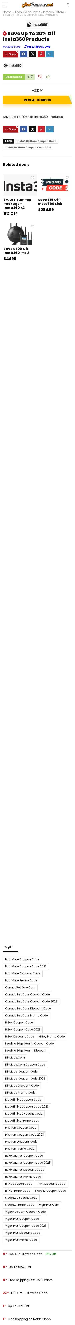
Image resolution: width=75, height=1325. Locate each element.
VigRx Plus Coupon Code (22, 1219)
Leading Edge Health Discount (26, 1051)
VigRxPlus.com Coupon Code (25, 1212)
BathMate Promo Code (21, 980)
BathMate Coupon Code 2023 (26, 966)
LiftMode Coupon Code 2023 (25, 1079)
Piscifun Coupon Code (20, 1128)
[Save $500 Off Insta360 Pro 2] (20, 225)
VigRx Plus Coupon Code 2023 (25, 1226)
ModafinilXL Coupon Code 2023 (27, 1107)
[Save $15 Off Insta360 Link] (54, 177)
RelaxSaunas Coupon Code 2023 (27, 1163)
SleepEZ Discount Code (21, 1198)
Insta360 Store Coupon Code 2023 (28, 147)
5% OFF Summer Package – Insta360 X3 (17, 203)
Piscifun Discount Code (21, 1142)
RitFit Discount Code (51, 1184)
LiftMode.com (15, 1058)
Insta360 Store (53, 12)
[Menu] (5, 5)
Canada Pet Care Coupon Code (27, 994)
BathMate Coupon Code (22, 959)
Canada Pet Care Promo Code (26, 1015)
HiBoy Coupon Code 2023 (22, 1029)
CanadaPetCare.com (20, 987)
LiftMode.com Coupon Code (25, 1065)
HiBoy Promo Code (52, 1036)
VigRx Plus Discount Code (22, 1233)
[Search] (69, 5)
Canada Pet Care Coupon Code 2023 (31, 1001)
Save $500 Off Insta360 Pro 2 (16, 250)
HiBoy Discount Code (19, 1036)
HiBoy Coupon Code (19, 1022)
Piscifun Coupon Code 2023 (24, 1135)
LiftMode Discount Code (22, 1086)
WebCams (32, 12)
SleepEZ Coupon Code (50, 1191)
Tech (18, 12)
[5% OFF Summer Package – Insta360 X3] (20, 177)
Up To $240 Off (20, 1267)
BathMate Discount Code (22, 973)
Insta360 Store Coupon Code (36, 141)
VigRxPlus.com (49, 1205)
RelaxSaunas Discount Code (24, 1170)
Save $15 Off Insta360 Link (50, 201)
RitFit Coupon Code (18, 1184)
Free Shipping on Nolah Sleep (29, 1319)
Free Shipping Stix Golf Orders (30, 1280)
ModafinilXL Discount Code (23, 1114)
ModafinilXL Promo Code (22, 1121)
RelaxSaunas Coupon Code (24, 1156)
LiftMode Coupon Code (21, 1072)
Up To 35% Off (18, 1306)
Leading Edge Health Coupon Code (29, 1044)
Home (7, 12)
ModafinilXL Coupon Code (23, 1100)
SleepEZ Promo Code (19, 1205)
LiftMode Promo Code (20, 1093)
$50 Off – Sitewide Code (29, 1293)
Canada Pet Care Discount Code (28, 1008)
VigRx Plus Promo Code (21, 1240)
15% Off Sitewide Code (26, 1254)
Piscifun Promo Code (19, 1149)
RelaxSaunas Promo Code (23, 1177)
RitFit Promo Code (17, 1191)
